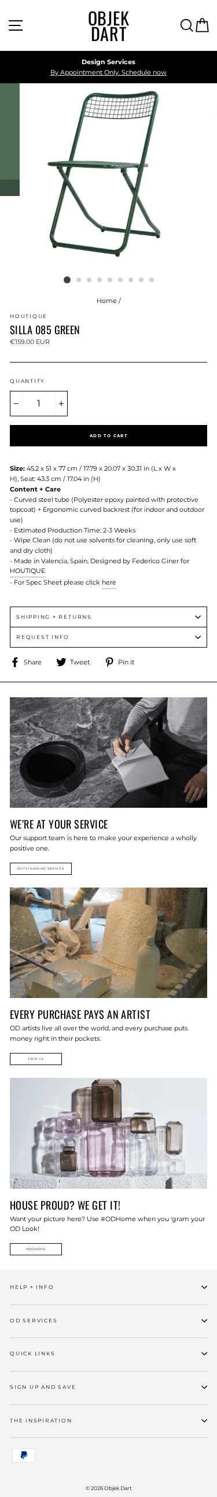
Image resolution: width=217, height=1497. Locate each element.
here (109, 582)
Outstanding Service (40, 868)
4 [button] (100, 280)
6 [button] (121, 280)
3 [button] (90, 280)
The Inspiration (41, 1420)
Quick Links (32, 1353)
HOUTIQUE (27, 571)
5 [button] (110, 280)
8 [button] (142, 280)
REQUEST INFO (42, 637)
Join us (36, 1058)
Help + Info (32, 1287)
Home (107, 301)
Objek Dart (109, 25)
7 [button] (131, 280)
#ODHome (36, 1249)
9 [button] (152, 280)
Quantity (27, 381)
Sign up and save (43, 1387)
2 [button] (79, 280)
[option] (108, 67)
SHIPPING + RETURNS (54, 616)
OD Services (33, 1320)
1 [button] (67, 279)
